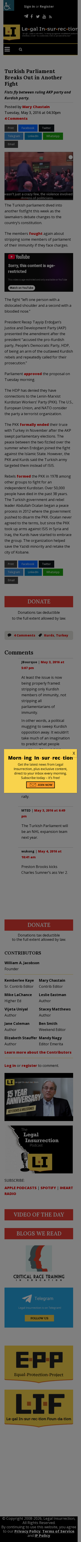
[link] (40, 753)
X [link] (74, 753)
